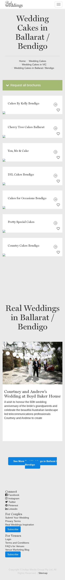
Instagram (13, 498)
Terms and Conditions (17, 542)
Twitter (12, 502)
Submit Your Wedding (17, 517)
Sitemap (42, 573)
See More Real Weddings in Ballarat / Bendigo (35, 463)
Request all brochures (25, 85)
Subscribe (12, 529)
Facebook (13, 495)
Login (8, 539)
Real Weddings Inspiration (19, 524)
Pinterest (13, 505)
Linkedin (13, 509)
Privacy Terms (13, 521)
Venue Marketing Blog (17, 549)
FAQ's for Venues (14, 546)
